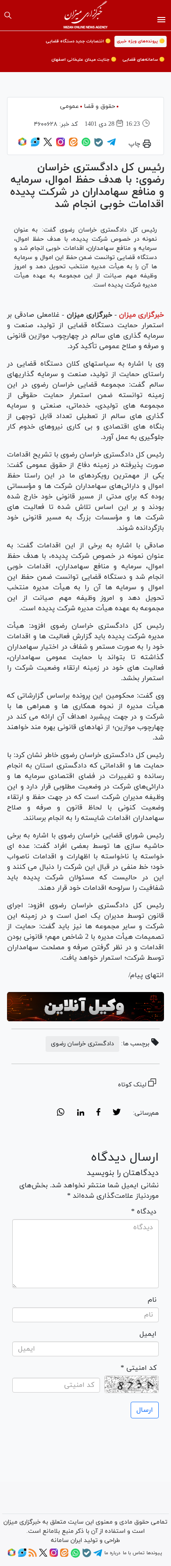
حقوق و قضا (99, 106)
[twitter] (117, 1113)
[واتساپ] (86, 145)
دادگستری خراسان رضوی (82, 1044)
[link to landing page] (86, 15)
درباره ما (112, 1552)
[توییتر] (47, 145)
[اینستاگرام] (60, 145)
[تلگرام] (111, 145)
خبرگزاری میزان (141, 315)
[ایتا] (73, 145)
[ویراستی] (35, 145)
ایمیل (148, 1334)
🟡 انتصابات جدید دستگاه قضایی (78, 41)
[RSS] (32, 1555)
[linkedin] (80, 1113)
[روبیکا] (22, 145)
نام (152, 1300)
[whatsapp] (60, 1113)
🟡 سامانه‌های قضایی (143, 59)
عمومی (69, 106)
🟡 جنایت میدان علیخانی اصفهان (83, 59)
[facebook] (98, 1113)
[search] (7, 15)
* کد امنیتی (139, 1368)
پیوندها (154, 1552)
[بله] (98, 145)
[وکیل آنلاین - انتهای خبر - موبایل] (85, 1006)
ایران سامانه (66, 1540)
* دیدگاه (144, 1212)
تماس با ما (133, 1552)
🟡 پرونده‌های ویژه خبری (140, 41)
